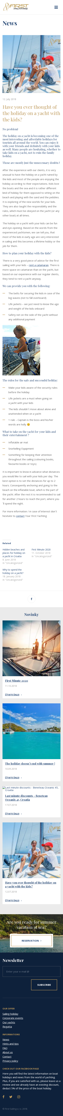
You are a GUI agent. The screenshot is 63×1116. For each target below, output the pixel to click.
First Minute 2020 (41, 549)
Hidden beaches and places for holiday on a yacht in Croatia (14, 553)
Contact (7, 1056)
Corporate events (13, 1018)
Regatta (7, 1026)
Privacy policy (10, 1060)
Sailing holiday (10, 1013)
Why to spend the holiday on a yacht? (13, 571)
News (6, 1039)
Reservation (30, 940)
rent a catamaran (39, 265)
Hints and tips (11, 1043)
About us (8, 1052)
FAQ (5, 1048)
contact (20, 516)
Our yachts (9, 1022)
